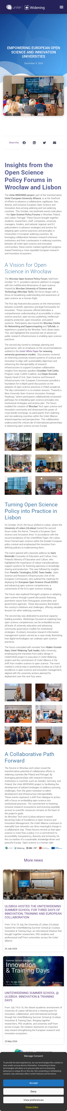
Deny (33, 1091)
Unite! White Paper (29, 351)
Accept (33, 1082)
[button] (62, 7)
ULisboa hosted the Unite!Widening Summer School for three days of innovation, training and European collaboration (33, 911)
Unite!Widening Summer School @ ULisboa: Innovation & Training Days (32, 996)
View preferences (34, 1099)
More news (33, 860)
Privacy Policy (32, 1107)
